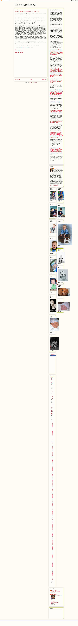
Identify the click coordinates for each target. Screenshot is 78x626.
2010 (52, 581)
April (52, 407)
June (52, 401)
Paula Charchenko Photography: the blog (55, 602)
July (52, 398)
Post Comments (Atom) (33, 82)
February (52, 414)
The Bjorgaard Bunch (25, 4)
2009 (52, 584)
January (52, 418)
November (52, 383)
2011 (51, 379)
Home (31, 79)
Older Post (44, 79)
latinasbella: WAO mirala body (55, 591)
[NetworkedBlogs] (52, 355)
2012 (52, 377)
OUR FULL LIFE (54, 590)
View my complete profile (54, 185)
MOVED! (52, 603)
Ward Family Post (54, 594)
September (52, 392)
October (52, 387)
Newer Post (17, 79)
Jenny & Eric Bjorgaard (58, 168)
